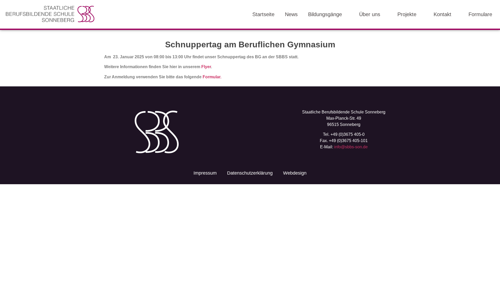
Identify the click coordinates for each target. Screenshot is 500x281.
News (291, 14)
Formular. (212, 77)
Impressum (205, 173)
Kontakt (442, 14)
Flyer (206, 67)
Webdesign (295, 173)
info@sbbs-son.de (351, 147)
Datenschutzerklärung (250, 173)
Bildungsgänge (325, 14)
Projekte (406, 14)
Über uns (369, 14)
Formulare (480, 14)
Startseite (263, 14)
